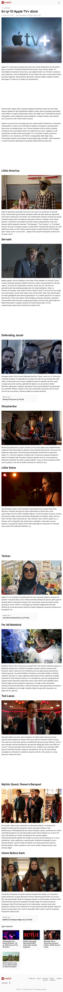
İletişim (38, 978)
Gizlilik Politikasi (52, 979)
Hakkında (32, 978)
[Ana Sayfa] (6, 2)
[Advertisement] (31, 94)
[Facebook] (9, 982)
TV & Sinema (6, 8)
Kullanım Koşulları (45, 979)
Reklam (59, 978)
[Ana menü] (59, 2)
